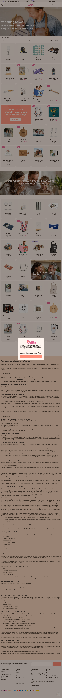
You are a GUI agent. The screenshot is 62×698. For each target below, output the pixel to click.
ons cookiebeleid (37, 353)
